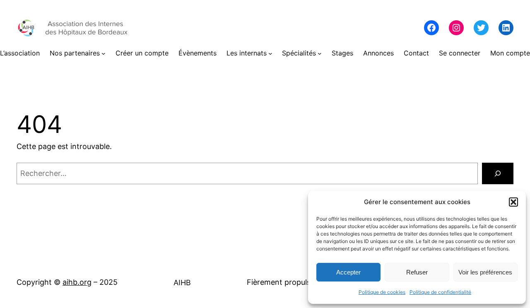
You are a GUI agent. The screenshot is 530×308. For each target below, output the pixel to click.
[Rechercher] (497, 173)
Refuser (417, 272)
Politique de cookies (382, 292)
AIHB (182, 282)
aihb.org (77, 282)
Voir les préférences (485, 272)
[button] (513, 202)
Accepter (348, 272)
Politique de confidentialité (440, 292)
